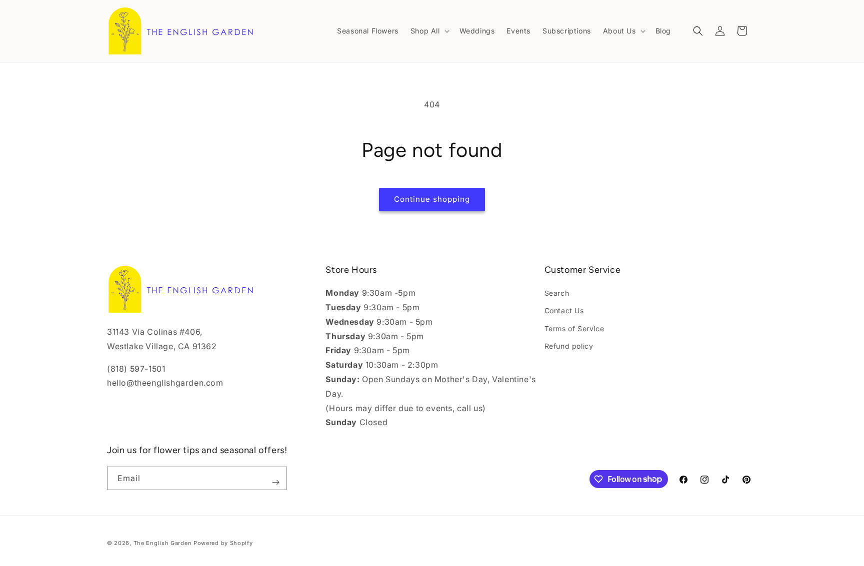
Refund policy (569, 346)
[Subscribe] (275, 483)
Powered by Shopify (223, 543)
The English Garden (163, 543)
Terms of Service (574, 328)
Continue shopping (432, 199)
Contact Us (564, 310)
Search (557, 293)
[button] (429, 30)
